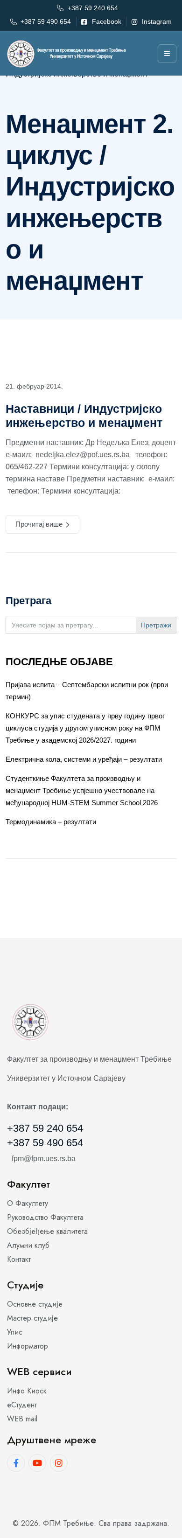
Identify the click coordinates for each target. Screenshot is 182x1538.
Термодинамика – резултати (51, 822)
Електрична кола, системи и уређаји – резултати (84, 759)
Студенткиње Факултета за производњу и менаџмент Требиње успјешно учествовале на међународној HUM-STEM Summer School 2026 (82, 790)
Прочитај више (39, 524)
